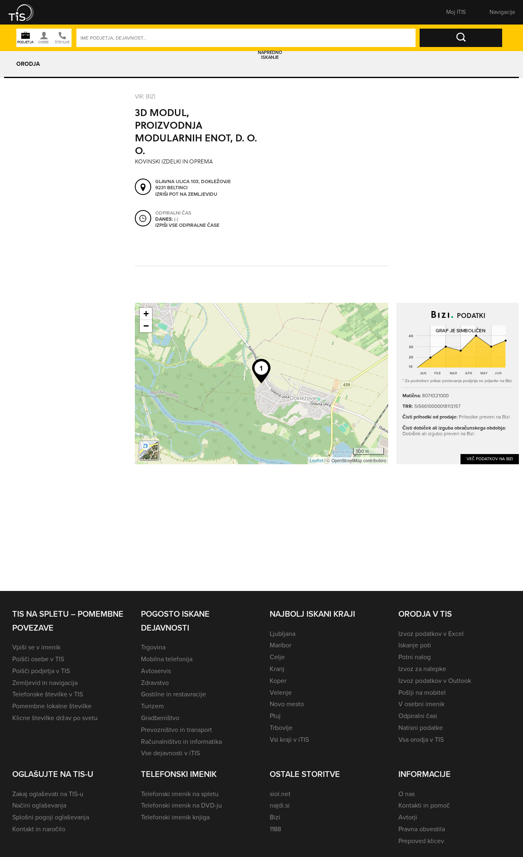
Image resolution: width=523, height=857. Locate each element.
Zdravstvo (155, 682)
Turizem (152, 706)
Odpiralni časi (417, 716)
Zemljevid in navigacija (45, 682)
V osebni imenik (421, 704)
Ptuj (275, 716)
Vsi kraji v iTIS (289, 739)
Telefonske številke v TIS (47, 694)
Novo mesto (287, 704)
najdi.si (280, 805)
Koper (278, 680)
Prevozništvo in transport (176, 729)
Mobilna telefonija (166, 659)
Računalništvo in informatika (181, 741)
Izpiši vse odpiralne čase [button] (187, 225)
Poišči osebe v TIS (38, 659)
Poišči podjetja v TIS (41, 671)
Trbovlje (281, 727)
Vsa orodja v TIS (421, 739)
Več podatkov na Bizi (490, 459)
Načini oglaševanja (39, 805)
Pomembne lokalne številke (52, 706)
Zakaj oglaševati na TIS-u (47, 794)
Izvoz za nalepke (422, 669)
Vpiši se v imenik (36, 647)
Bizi (275, 817)
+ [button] (146, 314)
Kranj (277, 669)
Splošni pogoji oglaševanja (50, 817)
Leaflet (316, 460)
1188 (275, 829)
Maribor (280, 645)
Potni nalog (414, 657)
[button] (26, 12)
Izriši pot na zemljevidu (186, 194)
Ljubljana (282, 633)
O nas (406, 794)
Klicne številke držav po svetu (55, 718)
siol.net (280, 794)
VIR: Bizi (145, 96)
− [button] (146, 326)
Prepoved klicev (421, 841)
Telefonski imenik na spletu (180, 794)
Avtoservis (156, 671)
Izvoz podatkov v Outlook (434, 680)
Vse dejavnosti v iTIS (170, 753)
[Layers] (149, 450)
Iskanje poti (414, 645)
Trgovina (153, 647)
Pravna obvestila (421, 829)
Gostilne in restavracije (173, 694)
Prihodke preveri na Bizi (484, 417)
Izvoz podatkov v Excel (431, 633)
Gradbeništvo (160, 718)
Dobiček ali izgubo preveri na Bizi (438, 433)
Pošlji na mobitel (422, 692)
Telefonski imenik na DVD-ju (181, 805)
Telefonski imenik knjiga (175, 817)
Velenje (281, 692)
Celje (277, 657)
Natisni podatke (420, 727)
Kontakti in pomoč (424, 805)
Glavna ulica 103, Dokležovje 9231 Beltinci (193, 185)
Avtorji (407, 817)
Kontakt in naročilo (38, 829)
